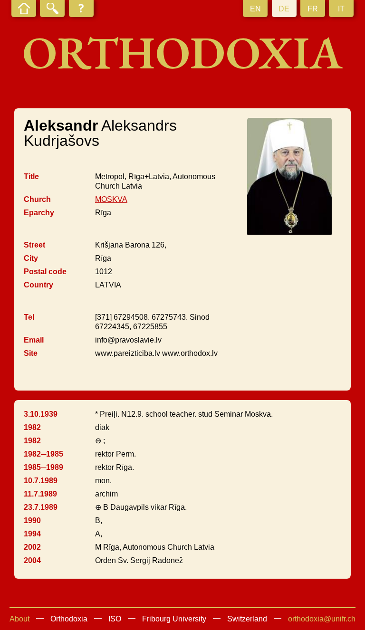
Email (34, 340)
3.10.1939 (41, 414)
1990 (32, 520)
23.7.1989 (41, 507)
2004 (32, 560)
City (31, 258)
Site (31, 353)
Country (38, 285)
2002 (32, 547)
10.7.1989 (41, 481)
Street (34, 245)
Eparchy (39, 213)
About (19, 619)
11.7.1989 (40, 494)
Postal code (45, 271)
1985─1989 (43, 467)
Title (31, 176)
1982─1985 (43, 454)
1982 (32, 427)
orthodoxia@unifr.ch (321, 619)
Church (37, 199)
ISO (114, 619)
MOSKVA (111, 199)
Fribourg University (174, 619)
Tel (29, 317)
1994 (32, 534)
